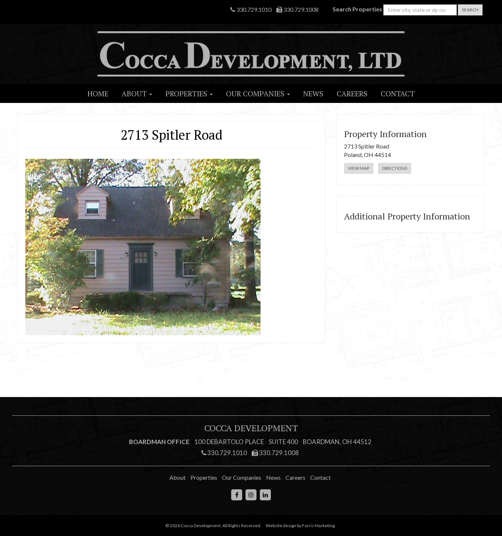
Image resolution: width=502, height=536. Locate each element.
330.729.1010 (253, 9)
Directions (394, 168)
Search (470, 9)
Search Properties (357, 9)
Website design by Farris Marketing (300, 525)
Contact (398, 94)
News (313, 94)
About (135, 94)
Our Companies (256, 94)
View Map (358, 168)
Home (97, 94)
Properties (187, 94)
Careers (352, 94)
